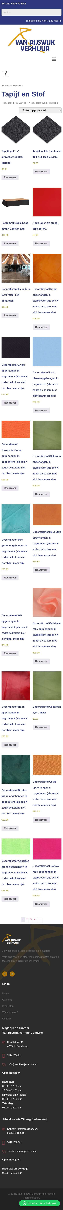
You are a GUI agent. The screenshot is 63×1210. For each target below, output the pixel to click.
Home (5, 85)
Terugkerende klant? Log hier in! (43, 20)
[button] (54, 59)
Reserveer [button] (10, 177)
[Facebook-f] (4, 974)
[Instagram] (12, 974)
